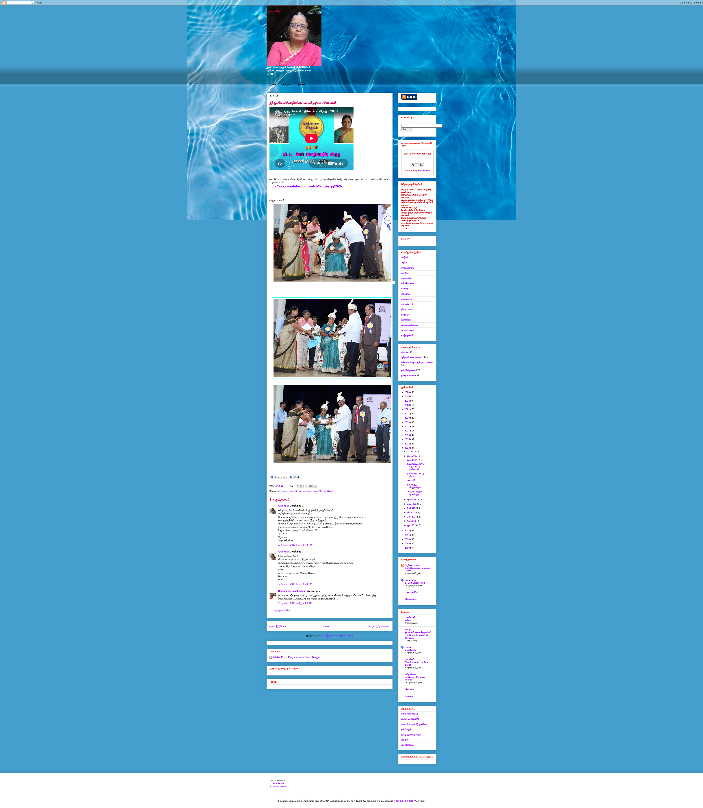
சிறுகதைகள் (411, 599)
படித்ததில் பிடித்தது (409, 325)
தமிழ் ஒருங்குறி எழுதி (411, 734)
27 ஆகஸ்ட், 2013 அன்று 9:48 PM (295, 544)
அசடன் (285, 490)
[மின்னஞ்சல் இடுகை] (291, 485)
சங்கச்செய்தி (407, 304)
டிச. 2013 (411, 451)
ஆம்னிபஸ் (409, 659)
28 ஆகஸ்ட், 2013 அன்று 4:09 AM (295, 603)
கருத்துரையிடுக (282, 610)
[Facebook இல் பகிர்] (311, 486)
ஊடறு (408, 629)
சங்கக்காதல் (406, 299)
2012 (407, 530)
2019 (407, 422)
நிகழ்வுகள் (406, 314)
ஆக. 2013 (412, 460)
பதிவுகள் (409, 696)
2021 (407, 413)
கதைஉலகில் (406, 278)
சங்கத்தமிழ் (410, 580)
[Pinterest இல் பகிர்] (315, 486)
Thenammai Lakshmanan (292, 591)
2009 (407, 543)
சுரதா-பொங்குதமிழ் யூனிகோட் (414, 724)
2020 (407, 418)
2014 (407, 443)
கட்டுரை (405, 273)
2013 (407, 448)
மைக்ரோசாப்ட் (407, 745)
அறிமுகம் (286, 84)
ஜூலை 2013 (413, 499)
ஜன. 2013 (412, 525)
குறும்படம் (405, 294)
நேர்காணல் (406, 320)
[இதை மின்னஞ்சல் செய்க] (298, 486)
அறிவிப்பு (405, 262)
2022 (407, 409)
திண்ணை (409, 689)
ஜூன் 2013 (412, 504)
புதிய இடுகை (277, 626)
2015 (407, 439)
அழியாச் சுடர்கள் (412, 565)
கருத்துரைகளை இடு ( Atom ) (338, 635)
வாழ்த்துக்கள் (407, 335)
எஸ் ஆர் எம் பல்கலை (301, 490)
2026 (407, 392)
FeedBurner (424, 170)
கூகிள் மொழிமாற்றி (410, 719)
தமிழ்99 (405, 739)
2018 (407, 426)
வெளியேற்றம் (410, 650)
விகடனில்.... (412, 480)
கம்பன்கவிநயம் (408, 283)
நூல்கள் (301, 84)
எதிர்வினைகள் (407, 268)
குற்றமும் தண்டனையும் (412, 357)
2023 (407, 405)
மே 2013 (411, 508)
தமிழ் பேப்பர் (410, 674)
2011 (407, 535)
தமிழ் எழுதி (406, 729)
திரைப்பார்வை (407, 309)
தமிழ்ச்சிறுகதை (408, 370)
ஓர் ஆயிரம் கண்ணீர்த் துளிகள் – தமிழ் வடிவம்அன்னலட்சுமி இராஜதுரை (418, 635)
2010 (407, 539)
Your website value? (278, 786)
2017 (407, 430)
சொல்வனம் (410, 617)
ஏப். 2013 (411, 512)
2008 (407, 548)
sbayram (398, 800)
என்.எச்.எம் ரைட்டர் (409, 713)
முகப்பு (273, 84)
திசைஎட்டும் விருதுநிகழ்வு (414, 486)
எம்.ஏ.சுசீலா (273, 11)
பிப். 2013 (411, 521)
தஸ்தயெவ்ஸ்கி (408, 375)
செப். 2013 (412, 456)
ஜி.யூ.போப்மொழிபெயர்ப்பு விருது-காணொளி (415, 466)
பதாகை (408, 647)
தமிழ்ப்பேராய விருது (323, 490)
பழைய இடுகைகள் (378, 626)
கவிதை (404, 288)
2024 (407, 401)
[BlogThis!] (302, 486)
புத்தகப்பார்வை (407, 330)
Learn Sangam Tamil (415, 583)
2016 (407, 435)
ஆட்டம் (408, 620)
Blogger (409, 800)
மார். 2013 (412, 516)
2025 (407, 396)
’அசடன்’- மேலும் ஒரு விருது (414, 493)
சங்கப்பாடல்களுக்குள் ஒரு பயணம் (416, 362)
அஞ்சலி (404, 257)
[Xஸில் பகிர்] (306, 486)
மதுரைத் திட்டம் (412, 592)
